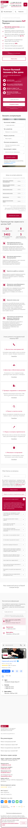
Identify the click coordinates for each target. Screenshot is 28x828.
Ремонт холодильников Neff (8, 741)
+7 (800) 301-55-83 (16, 2)
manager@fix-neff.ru (6, 776)
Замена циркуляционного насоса (8, 201)
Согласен (23, 823)
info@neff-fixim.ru (6, 772)
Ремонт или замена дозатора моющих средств (8, 185)
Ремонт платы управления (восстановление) (8, 181)
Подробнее (14, 356)
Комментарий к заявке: (10, 149)
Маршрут (7, 671)
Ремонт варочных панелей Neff (9, 751)
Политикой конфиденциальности (9, 163)
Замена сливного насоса (7, 189)
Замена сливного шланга (8, 193)
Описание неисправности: (11, 142)
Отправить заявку (14, 104)
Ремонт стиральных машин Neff (9, 744)
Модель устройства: (9, 135)
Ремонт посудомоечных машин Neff (10, 747)
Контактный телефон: (10, 122)
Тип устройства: (8, 129)
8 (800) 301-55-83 (5, 768)
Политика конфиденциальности (14, 813)
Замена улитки (6, 197)
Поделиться (2, 801)
